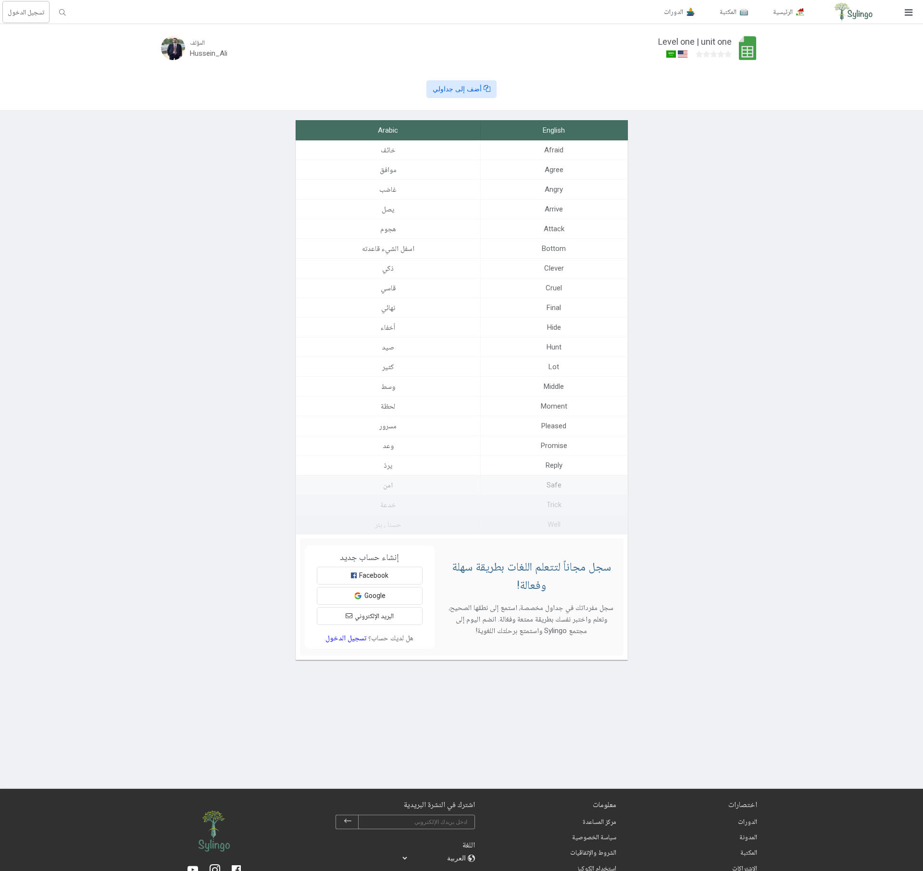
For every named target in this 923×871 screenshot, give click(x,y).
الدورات (747, 821)
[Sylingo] (853, 12)
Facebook (373, 575)
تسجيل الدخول (26, 12)
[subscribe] (348, 822)
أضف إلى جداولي (458, 89)
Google (375, 595)
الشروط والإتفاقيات (593, 852)
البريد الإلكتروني (374, 616)
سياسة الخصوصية (594, 837)
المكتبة (748, 852)
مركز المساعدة (599, 821)
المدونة (748, 837)
